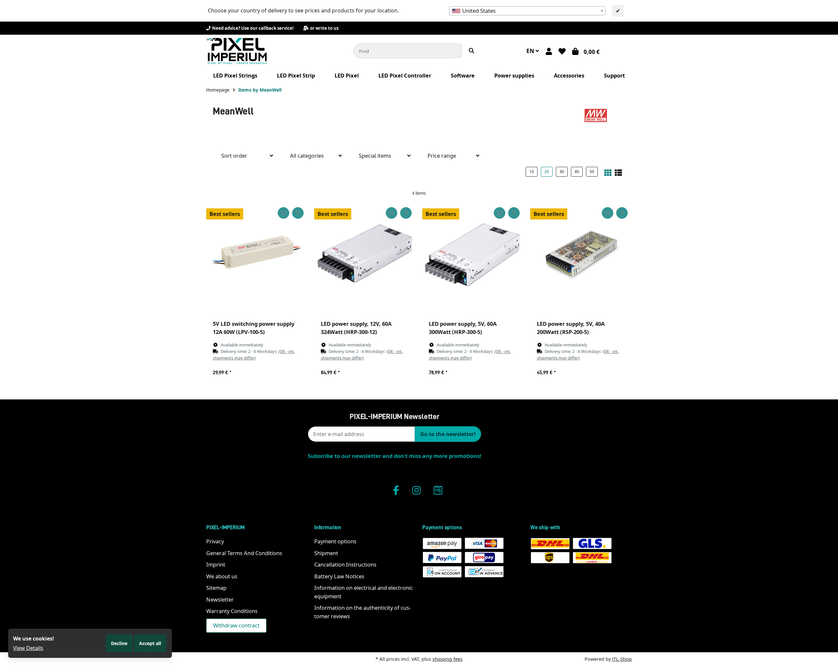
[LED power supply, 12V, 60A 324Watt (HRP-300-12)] (365, 254)
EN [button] (531, 51)
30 (561, 171)
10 (531, 171)
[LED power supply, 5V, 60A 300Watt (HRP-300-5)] (473, 254)
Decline (119, 643)
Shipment (326, 553)
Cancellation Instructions (345, 564)
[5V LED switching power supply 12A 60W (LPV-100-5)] (257, 254)
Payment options (335, 541)
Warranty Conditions (232, 611)
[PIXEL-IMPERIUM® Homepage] (236, 50)
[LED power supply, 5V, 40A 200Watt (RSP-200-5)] (581, 254)
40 (576, 171)
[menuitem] (235, 75)
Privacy (215, 541)
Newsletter (220, 599)
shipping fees (447, 659)
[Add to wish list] (297, 213)
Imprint (215, 564)
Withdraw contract (236, 625)
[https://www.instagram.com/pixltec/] (416, 490)
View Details (28, 648)
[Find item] (471, 51)
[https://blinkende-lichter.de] (438, 490)
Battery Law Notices (339, 576)
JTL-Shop (622, 659)
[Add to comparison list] (283, 213)
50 (592, 171)
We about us (221, 576)
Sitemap (216, 587)
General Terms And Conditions (244, 553)
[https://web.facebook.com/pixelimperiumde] (396, 490)
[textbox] (527, 11)
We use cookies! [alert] (33, 638)
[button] (549, 51)
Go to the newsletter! (448, 434)
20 (546, 171)
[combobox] (527, 10)
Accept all (150, 643)
